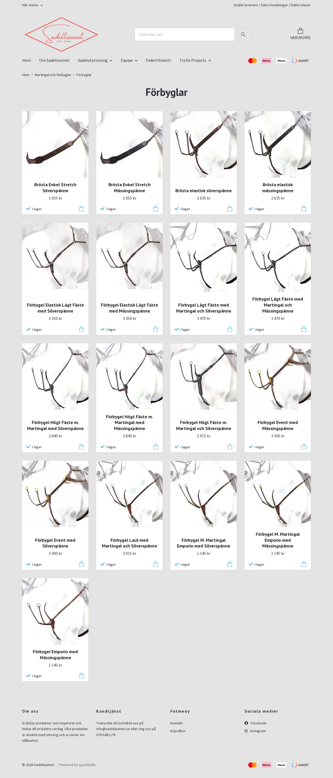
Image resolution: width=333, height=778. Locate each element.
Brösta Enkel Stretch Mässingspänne (129, 244)
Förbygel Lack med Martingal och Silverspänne (129, 600)
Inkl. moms (30, 5)
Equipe (127, 117)
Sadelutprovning (93, 117)
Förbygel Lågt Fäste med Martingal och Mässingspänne (277, 362)
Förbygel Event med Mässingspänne (278, 482)
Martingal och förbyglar (53, 131)
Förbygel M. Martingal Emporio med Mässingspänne (278, 597)
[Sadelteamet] (110, 56)
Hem (26, 117)
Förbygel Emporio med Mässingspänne (55, 711)
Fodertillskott (158, 117)
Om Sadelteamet (54, 117)
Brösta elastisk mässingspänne (277, 244)
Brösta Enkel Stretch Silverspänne (55, 244)
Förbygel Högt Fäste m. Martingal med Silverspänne (55, 482)
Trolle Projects (193, 117)
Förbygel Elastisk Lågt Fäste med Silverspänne (55, 365)
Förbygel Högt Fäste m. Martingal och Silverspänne (203, 482)
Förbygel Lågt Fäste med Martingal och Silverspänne (203, 365)
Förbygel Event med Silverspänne (55, 600)
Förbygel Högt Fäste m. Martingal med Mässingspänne (129, 479)
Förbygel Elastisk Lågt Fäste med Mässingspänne (129, 365)
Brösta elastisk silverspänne (203, 247)
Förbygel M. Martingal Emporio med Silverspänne (203, 600)
